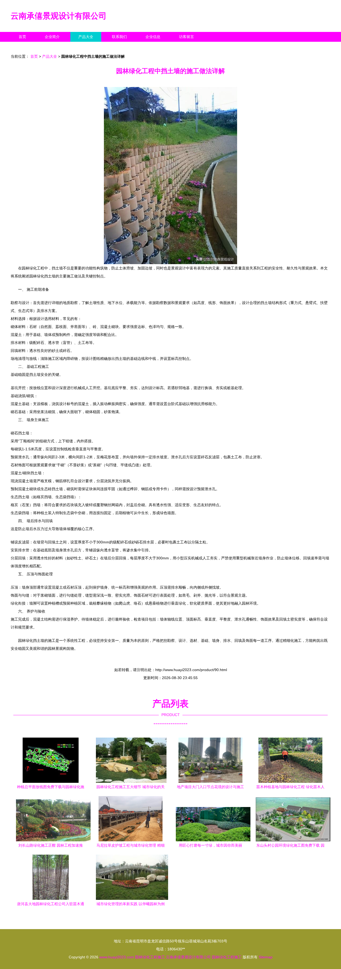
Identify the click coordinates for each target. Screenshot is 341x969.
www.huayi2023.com (116, 957)
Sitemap (266, 957)
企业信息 (152, 37)
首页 (22, 37)
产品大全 (85, 37)
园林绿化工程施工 (150, 957)
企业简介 (52, 37)
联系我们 (119, 37)
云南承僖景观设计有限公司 (59, 15)
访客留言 (186, 37)
